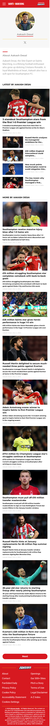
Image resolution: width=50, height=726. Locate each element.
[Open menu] (4, 3)
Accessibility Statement (14, 697)
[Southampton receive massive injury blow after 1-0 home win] (25, 222)
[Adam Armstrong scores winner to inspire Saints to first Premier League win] (25, 402)
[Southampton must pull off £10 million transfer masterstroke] (25, 491)
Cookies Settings (10, 702)
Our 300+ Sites (38, 678)
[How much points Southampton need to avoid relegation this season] (25, 169)
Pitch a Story (37, 683)
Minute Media (15, 708)
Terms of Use (37, 687)
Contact (6, 678)
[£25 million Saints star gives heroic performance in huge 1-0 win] (25, 313)
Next (25, 656)
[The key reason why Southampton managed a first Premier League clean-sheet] (25, 182)
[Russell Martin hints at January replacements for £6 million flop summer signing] (25, 536)
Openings (35, 673)
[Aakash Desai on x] (25, 42)
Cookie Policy (9, 692)
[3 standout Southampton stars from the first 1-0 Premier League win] (25, 111)
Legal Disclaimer (39, 692)
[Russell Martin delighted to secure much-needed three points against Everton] (25, 357)
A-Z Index (35, 697)
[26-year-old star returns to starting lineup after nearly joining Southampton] (25, 581)
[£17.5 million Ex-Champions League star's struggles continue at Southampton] (25, 447)
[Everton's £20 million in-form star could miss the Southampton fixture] (25, 625)
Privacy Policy (9, 687)
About (5, 673)
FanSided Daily (9, 683)
